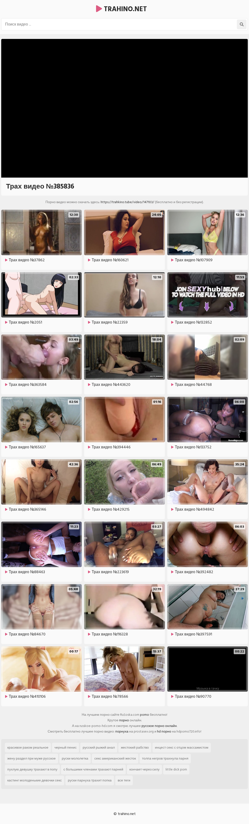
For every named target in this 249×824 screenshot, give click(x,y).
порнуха (121, 731)
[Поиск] (242, 24)
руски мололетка (75, 758)
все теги (124, 780)
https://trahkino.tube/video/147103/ (127, 202)
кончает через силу (144, 769)
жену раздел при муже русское (31, 758)
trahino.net (124, 9)
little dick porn (176, 769)
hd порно (164, 731)
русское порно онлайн (159, 726)
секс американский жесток (115, 758)
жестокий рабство (135, 747)
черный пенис (65, 747)
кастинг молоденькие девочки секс (34, 780)
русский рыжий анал (99, 747)
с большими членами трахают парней (93, 769)
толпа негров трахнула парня (165, 758)
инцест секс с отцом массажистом (181, 747)
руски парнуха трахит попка (90, 780)
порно (124, 720)
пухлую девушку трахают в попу (32, 769)
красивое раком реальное (27, 747)
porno (144, 714)
